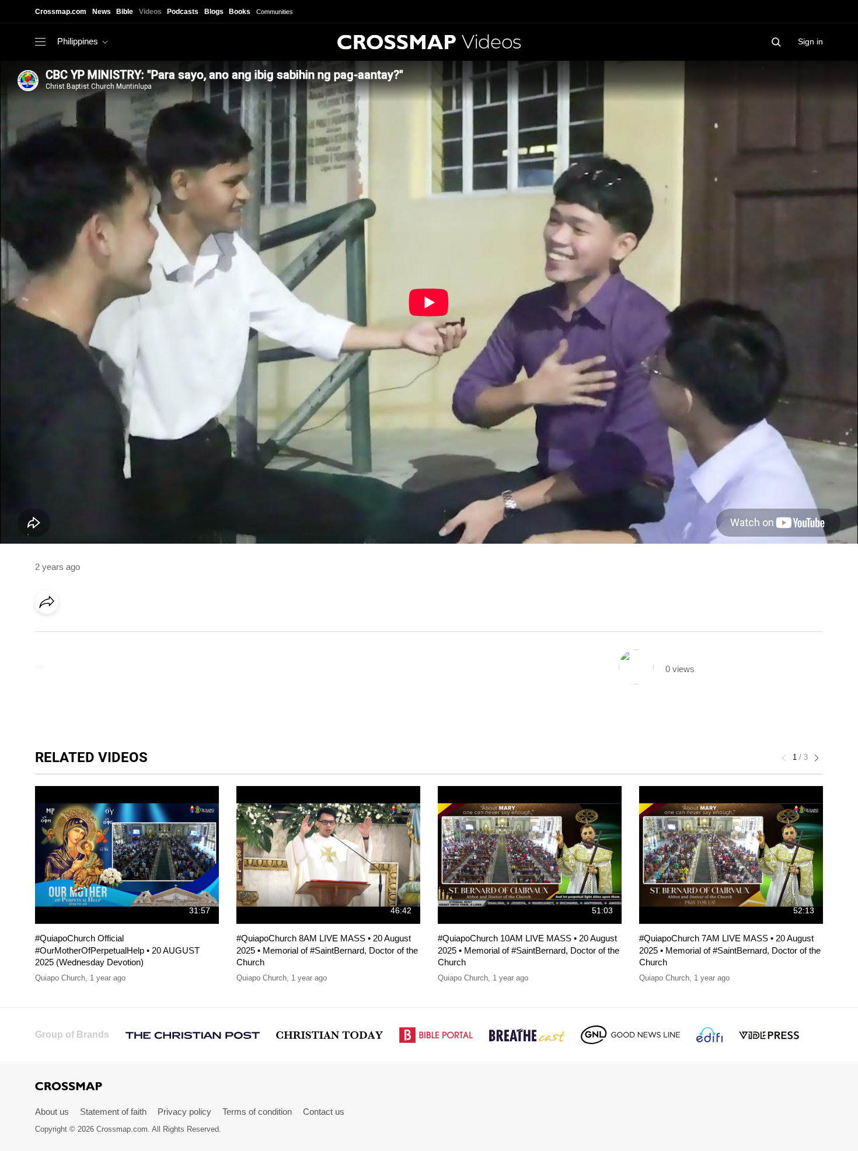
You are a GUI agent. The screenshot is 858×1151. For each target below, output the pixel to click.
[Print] (146, 634)
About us (52, 1112)
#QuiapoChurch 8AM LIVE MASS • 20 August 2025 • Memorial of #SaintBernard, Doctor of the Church (327, 950)
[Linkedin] (74, 634)
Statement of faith (113, 1112)
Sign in (810, 41)
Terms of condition (257, 1112)
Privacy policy (184, 1112)
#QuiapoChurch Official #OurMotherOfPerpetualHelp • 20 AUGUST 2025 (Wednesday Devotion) (117, 950)
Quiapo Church (60, 977)
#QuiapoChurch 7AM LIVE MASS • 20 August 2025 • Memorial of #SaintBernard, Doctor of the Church (730, 950)
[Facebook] (50, 634)
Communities (274, 11)
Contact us (323, 1112)
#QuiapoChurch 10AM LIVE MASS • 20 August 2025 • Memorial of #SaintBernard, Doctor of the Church (528, 950)
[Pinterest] (98, 634)
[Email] (122, 634)
